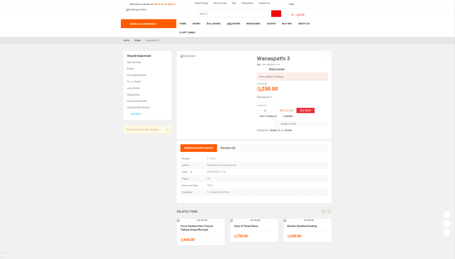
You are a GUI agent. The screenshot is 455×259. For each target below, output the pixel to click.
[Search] (276, 13)
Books (138, 40)
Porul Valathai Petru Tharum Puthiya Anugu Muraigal (197, 228)
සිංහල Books (134, 81)
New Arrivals (134, 62)
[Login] (446, 213)
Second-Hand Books (138, 107)
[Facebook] (313, 13)
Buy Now (305, 110)
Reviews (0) (228, 148)
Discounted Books (137, 101)
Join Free (159, 4)
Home (126, 40)
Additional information (198, 148)
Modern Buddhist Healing (302, 226)
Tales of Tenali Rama (246, 226)
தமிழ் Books (133, 88)
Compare (288, 116)
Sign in (171, 4)
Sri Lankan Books (136, 75)
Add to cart (287, 110)
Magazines (133, 94)
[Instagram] (322, 13)
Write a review (277, 69)
